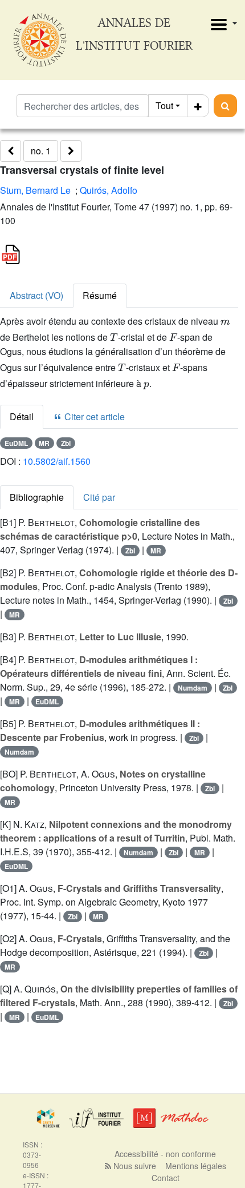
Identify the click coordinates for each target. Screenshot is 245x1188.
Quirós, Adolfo (108, 190)
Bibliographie (37, 497)
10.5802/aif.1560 (57, 461)
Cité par (99, 497)
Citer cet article (93, 416)
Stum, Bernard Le (35, 190)
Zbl (66, 443)
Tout (164, 105)
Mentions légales (195, 1165)
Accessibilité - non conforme (165, 1153)
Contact (165, 1177)
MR (44, 443)
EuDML (16, 443)
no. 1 (41, 150)
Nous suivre (133, 1165)
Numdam (192, 688)
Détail (22, 416)
